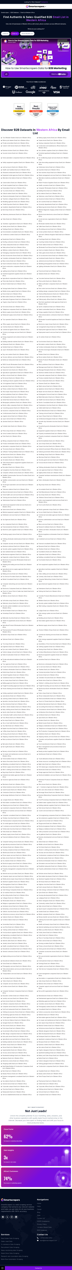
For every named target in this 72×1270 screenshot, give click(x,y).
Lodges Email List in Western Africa (49, 610)
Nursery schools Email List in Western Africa (15, 751)
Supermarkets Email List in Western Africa (14, 1050)
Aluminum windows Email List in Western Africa (16, 546)
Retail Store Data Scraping (10, 1253)
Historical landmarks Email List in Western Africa (52, 698)
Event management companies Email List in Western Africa (53, 974)
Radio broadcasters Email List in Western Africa (16, 655)
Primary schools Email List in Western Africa (51, 946)
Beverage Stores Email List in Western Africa (51, 792)
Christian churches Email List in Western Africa (16, 818)
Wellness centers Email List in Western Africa (15, 250)
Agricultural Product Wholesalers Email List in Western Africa (18, 626)
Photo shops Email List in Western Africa (14, 431)
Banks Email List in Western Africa (48, 1058)
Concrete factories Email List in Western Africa (52, 278)
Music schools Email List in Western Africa (14, 375)
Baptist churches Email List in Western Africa (15, 728)
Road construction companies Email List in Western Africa (17, 267)
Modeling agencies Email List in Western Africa (16, 201)
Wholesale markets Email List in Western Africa (52, 223)
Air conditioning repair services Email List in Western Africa (53, 158)
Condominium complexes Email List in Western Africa (54, 855)
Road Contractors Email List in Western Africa (15, 263)
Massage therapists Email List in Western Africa (52, 370)
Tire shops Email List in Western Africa (13, 644)
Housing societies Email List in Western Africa (51, 943)
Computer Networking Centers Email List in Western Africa (53, 580)
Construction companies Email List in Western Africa (53, 1066)
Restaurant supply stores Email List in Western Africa (17, 315)
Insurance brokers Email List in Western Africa (52, 199)
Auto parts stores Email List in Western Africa (15, 1036)
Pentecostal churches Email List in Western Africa (17, 829)
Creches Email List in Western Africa (13, 327)
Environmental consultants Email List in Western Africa (18, 232)
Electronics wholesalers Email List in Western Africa (53, 664)
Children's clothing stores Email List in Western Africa (54, 683)
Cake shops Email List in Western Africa (50, 981)
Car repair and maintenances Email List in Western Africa (55, 1020)
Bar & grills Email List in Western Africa (13, 746)
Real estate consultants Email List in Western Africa (17, 802)
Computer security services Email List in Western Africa (18, 543)
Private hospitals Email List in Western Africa (15, 185)
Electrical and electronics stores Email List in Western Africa (54, 215)
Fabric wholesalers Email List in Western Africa (52, 480)
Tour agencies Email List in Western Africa (15, 664)
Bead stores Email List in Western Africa (14, 454)
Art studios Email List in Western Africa (13, 460)
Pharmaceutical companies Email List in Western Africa (18, 820)
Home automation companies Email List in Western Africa (19, 158)
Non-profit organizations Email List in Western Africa (53, 991)
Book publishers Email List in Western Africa (15, 394)
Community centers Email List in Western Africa (52, 903)
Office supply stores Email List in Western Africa (16, 324)
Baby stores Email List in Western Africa (14, 858)
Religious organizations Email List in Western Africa (17, 903)
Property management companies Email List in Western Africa (18, 870)
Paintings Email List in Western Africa (13, 229)
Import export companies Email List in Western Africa (54, 909)
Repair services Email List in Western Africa (51, 391)
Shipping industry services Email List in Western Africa (54, 736)
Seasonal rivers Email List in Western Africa (15, 370)
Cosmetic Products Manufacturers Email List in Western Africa (54, 597)
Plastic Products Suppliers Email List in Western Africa (54, 182)
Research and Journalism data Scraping (14, 1256)
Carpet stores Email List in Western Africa (50, 140)
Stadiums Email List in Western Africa (49, 273)
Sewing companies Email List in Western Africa (52, 143)
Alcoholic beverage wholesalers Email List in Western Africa (54, 350)
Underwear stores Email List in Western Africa (52, 167)
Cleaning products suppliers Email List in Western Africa (18, 380)
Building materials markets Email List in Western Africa (18, 341)
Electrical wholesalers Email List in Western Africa (53, 860)
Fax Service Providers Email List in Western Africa (17, 576)
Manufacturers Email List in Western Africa (51, 995)
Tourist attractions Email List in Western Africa (51, 758)
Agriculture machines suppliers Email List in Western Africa (53, 570)
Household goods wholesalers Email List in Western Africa (53, 427)
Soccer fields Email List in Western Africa (50, 512)
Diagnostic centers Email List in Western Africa (16, 557)
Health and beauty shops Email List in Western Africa (54, 924)
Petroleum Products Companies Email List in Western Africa (54, 780)
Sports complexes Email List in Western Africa (52, 306)
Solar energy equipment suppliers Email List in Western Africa (54, 640)
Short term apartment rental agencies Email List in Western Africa (53, 303)
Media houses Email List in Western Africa (50, 723)
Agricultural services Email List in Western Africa (16, 1039)
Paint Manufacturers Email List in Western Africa (52, 492)
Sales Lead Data (6, 1241)
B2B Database (15, 12)
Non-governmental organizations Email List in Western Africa (54, 957)
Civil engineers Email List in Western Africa (15, 383)
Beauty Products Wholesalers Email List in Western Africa (53, 360)
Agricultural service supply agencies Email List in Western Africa (16, 570)
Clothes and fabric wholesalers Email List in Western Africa (53, 530)
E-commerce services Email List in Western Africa (17, 826)
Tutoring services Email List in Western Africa (15, 497)
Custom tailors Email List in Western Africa (14, 182)
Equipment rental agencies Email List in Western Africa (18, 175)
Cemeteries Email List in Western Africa (14, 677)
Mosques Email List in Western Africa (49, 1042)
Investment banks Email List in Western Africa (51, 258)
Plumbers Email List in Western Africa (49, 549)
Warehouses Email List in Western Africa (14, 852)
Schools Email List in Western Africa (49, 1092)
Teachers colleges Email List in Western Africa (16, 199)
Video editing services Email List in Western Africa (53, 574)
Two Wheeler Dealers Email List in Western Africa (17, 137)
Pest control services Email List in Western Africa (52, 288)
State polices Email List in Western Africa (14, 247)
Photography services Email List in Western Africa (17, 966)
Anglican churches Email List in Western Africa (52, 884)
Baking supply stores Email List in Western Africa (52, 137)
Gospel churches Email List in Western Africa (51, 446)
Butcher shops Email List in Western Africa (15, 634)
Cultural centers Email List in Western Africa (15, 193)
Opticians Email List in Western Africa (13, 639)
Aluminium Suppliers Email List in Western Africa (52, 879)
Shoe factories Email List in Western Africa (15, 704)
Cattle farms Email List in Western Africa (50, 226)
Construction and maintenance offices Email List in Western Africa (53, 146)
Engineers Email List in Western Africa (13, 646)
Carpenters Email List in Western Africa (50, 554)
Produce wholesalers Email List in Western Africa (16, 443)
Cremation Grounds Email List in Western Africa (52, 677)
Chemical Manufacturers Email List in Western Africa (53, 294)
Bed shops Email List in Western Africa (13, 209)
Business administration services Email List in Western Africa (54, 520)
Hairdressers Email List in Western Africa (50, 754)
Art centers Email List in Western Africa (49, 337)
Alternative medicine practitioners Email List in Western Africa (54, 179)
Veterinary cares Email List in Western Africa (51, 196)
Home (39, 1203)
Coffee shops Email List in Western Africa (14, 731)
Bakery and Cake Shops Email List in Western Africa (53, 1055)
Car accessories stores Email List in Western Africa (53, 255)
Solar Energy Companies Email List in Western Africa (17, 890)
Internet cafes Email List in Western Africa (14, 940)
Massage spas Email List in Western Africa (51, 367)
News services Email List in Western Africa (51, 524)
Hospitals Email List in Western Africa (49, 1071)
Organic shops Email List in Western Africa (15, 302)
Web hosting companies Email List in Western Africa (53, 606)
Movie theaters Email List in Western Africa (15, 610)
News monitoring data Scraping (11, 1250)
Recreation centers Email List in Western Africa (52, 344)
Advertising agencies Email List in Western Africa (16, 1014)
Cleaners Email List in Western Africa (49, 383)
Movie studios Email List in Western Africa (50, 357)
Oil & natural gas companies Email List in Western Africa (54, 767)
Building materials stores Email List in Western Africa (17, 1042)
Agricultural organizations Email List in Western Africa (18, 372)
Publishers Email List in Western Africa (49, 734)
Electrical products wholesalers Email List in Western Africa (53, 689)
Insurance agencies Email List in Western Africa (16, 779)
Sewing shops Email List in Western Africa (50, 649)
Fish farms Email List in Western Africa (49, 847)
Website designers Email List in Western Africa (52, 1031)
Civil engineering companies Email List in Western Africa (55, 815)
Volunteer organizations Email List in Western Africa (17, 223)
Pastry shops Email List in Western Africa (50, 693)
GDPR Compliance (43, 1221)
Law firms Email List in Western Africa (13, 927)
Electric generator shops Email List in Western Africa (53, 509)
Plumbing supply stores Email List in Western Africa (17, 534)
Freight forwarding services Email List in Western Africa (54, 686)
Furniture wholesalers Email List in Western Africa (53, 347)
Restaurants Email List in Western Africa (14, 1092)
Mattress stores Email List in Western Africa (15, 596)
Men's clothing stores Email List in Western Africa (17, 769)
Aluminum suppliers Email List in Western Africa (16, 881)
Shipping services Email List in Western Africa (16, 805)
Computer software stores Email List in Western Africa (18, 472)
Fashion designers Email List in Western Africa (52, 1061)
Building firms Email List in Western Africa (50, 190)
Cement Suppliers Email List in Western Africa (15, 675)
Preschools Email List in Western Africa (50, 271)
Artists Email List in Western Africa (48, 841)
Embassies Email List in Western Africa (13, 344)
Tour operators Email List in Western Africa (15, 319)
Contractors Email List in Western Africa (14, 792)
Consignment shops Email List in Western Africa (52, 327)
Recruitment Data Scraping (10, 1247)
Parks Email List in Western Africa (12, 831)
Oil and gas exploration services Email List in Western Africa (18, 485)
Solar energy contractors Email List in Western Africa (54, 890)
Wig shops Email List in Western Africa (49, 484)
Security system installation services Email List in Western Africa (16, 607)
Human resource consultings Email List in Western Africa (55, 761)
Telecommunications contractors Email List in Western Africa (54, 316)
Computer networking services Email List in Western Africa (17, 585)
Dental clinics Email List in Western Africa (50, 680)
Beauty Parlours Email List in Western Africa (15, 1073)
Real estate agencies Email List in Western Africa (52, 1017)
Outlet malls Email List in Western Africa (50, 408)
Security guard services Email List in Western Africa (53, 460)
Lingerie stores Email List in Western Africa (15, 416)
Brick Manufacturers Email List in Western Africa (52, 410)
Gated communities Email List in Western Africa (52, 309)
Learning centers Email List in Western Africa (15, 698)
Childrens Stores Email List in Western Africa (51, 497)
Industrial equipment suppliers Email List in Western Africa (17, 274)
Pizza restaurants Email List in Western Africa (51, 380)
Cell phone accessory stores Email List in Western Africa (19, 914)
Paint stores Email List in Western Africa (50, 808)
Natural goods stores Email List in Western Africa (52, 207)
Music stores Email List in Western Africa (14, 261)
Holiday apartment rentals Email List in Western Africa (18, 693)
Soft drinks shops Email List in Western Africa (15, 600)
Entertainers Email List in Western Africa (50, 588)
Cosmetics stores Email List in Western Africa (51, 1004)
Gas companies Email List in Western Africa (15, 524)
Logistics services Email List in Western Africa (51, 966)
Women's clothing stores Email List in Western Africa (53, 850)
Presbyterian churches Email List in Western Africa (53, 405)
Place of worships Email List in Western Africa (52, 938)
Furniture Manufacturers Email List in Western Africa (53, 652)
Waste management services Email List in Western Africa (55, 175)
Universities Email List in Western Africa (14, 924)
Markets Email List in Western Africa (49, 1014)
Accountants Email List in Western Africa (50, 489)
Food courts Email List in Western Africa (50, 505)
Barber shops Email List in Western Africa (14, 1044)
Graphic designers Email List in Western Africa (52, 1050)
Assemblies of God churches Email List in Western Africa (55, 644)
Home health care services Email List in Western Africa (18, 494)
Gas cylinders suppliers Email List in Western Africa (53, 150)
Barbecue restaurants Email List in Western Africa (17, 360)
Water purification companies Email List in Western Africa (53, 284)
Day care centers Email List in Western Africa (15, 354)
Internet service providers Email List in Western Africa (18, 873)
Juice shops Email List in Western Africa (50, 443)
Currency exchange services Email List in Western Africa (17, 333)
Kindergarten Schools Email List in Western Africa (53, 394)
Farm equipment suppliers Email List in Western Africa (54, 564)
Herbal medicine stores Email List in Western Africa (17, 787)
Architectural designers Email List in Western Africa (53, 419)
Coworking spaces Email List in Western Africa (16, 408)
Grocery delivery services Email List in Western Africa (18, 357)
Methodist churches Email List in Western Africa (16, 618)
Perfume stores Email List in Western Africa (51, 873)
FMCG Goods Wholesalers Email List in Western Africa (18, 364)
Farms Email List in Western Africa (12, 963)
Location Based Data (44, 1227)
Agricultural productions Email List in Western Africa (17, 844)
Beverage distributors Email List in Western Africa (17, 795)
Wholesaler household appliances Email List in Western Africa (54, 320)
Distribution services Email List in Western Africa (16, 515)
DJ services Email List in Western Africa (50, 667)
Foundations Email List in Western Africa (50, 551)
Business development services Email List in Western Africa (54, 838)
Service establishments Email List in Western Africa (17, 1094)
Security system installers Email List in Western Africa (54, 603)
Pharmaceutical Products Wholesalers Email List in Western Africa (17, 631)
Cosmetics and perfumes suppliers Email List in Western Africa (55, 740)
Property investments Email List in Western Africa (52, 433)
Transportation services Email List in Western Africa (17, 973)
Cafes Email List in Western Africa (48, 935)
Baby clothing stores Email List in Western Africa (16, 709)
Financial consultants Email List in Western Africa (52, 543)
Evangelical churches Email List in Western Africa (16, 470)
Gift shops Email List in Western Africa (49, 881)
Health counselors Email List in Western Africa (52, 185)
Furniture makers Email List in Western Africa (15, 919)
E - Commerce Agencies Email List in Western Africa (53, 787)
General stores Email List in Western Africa (15, 1083)
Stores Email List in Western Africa (12, 1047)
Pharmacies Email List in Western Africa (50, 1081)
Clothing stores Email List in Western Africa (51, 1089)
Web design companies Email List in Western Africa (17, 1033)
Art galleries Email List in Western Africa (50, 834)
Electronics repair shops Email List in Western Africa (53, 324)
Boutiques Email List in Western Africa (49, 1036)
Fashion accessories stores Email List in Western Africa (54, 1012)
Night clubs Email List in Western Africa (50, 764)
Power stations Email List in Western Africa (51, 244)
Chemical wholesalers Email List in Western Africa (17, 196)
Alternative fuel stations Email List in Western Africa (17, 178)
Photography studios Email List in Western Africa (52, 1006)
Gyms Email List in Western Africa (48, 892)
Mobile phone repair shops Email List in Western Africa (18, 879)
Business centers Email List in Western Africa (51, 1044)
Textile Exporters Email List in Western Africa (15, 204)
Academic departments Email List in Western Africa (17, 207)
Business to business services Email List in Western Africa (17, 811)
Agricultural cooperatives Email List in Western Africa (18, 278)
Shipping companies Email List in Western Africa (16, 736)
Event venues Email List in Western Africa (50, 887)
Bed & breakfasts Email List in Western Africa (51, 441)
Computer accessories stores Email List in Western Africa (53, 952)
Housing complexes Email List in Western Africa (16, 850)
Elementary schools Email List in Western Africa (16, 909)
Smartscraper (5, 12)
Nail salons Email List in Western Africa (13, 744)
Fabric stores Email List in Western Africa (50, 940)
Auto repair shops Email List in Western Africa (51, 1023)
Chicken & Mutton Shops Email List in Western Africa (53, 630)
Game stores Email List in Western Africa (14, 509)
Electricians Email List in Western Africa (50, 769)
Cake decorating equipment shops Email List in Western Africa (55, 163)
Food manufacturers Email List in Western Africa (52, 744)
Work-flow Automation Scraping (12, 1259)
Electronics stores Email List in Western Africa (15, 1061)
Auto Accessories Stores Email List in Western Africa (17, 255)
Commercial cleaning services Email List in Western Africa (53, 635)
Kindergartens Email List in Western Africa (14, 397)
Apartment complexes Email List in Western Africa (53, 1039)
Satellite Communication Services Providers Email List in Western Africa (18, 476)
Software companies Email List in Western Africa (16, 1004)
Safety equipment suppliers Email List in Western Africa (18, 162)
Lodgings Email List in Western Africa (49, 898)
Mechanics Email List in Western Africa (13, 784)
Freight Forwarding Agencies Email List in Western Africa (19, 686)
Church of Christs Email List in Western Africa (51, 701)
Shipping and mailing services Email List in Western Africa (17, 565)
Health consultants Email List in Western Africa (16, 946)
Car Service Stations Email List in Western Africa (16, 1020)
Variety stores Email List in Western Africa (14, 226)
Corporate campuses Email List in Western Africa (52, 375)
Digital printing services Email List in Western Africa (17, 956)
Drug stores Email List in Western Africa (14, 367)
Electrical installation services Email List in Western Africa (55, 775)
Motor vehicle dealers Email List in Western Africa (17, 706)
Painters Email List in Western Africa (49, 354)
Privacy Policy (42, 1224)
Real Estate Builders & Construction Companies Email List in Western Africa (18, 1067)
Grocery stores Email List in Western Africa (15, 1052)
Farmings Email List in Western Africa (49, 963)
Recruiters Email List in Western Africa (13, 467)
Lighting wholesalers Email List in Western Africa (52, 266)
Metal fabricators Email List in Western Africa (51, 397)
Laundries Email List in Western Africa (49, 659)
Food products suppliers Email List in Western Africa (17, 932)
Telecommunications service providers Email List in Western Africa (17, 970)
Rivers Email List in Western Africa (12, 294)
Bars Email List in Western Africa (12, 1071)
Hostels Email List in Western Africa (48, 911)
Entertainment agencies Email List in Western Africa (53, 998)
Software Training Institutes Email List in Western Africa (18, 451)
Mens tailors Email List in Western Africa (14, 296)
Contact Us (44, 2)
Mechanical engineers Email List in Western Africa (17, 554)
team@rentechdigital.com (48, 1240)
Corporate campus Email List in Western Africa (16, 1086)
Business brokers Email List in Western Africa (15, 150)
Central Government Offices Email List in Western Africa (54, 449)
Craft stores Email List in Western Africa (50, 296)
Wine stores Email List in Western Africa (50, 784)
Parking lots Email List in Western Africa (50, 591)
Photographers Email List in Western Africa (15, 884)
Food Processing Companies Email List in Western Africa (55, 800)
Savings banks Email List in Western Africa (15, 288)
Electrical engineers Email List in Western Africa (52, 826)
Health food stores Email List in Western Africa (52, 399)
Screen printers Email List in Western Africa (51, 232)
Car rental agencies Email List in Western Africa (16, 823)
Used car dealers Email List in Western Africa (51, 250)
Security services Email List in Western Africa (51, 852)
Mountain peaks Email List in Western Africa (51, 858)
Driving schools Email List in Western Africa (15, 734)
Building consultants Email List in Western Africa (52, 557)
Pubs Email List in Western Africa (12, 436)
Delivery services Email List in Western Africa (15, 866)
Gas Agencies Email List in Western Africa (14, 519)
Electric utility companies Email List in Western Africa (17, 405)
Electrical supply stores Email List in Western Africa (17, 863)
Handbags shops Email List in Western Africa (51, 454)
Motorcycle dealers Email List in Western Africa (16, 140)
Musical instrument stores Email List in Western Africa (18, 492)
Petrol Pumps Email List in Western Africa (50, 1076)
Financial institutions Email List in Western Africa (16, 837)
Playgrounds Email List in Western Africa (50, 823)
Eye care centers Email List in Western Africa (15, 649)
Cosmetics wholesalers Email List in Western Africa (17, 258)
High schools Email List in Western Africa (50, 906)
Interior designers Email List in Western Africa (51, 900)
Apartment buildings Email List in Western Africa (52, 1052)
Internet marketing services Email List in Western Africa (54, 927)
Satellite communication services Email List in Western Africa (18, 481)
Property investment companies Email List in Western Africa (54, 437)
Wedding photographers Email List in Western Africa (53, 263)
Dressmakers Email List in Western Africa (14, 188)
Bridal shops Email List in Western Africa (14, 672)
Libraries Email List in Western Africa (13, 421)
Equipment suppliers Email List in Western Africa (52, 431)
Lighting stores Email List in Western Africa (15, 271)
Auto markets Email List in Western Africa (14, 551)
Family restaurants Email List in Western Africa (16, 244)
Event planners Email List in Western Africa (51, 961)
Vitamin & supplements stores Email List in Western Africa (17, 621)
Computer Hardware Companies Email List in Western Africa (18, 992)
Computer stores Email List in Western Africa (15, 1006)
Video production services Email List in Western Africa (54, 831)
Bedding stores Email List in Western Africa (51, 618)
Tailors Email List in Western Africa (12, 981)
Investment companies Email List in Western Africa (17, 808)
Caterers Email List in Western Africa (13, 917)
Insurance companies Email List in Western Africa (16, 410)
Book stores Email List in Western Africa (14, 1001)
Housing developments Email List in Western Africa (53, 895)
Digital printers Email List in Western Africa (50, 472)
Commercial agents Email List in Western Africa (16, 329)
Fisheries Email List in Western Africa (13, 847)
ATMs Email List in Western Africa (12, 938)
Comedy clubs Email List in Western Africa (51, 576)
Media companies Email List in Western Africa (51, 914)
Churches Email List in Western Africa (13, 1089)
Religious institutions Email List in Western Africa (52, 829)
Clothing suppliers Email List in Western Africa (52, 646)
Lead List (5, 33)
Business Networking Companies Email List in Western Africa (54, 796)
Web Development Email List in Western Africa (52, 1033)
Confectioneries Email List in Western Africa (15, 413)
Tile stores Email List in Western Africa (13, 449)
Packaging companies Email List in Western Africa (17, 253)
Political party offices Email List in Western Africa (52, 299)
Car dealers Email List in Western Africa (14, 978)
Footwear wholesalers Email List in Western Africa (17, 669)
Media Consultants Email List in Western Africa (16, 579)
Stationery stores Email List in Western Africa (15, 603)
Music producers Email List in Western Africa (15, 739)
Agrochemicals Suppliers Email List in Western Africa (53, 584)
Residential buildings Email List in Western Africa (16, 1055)
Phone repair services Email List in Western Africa (17, 855)
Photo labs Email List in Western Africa (13, 281)
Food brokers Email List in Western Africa (50, 341)
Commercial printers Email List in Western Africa (52, 672)
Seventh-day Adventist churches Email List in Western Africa (54, 422)
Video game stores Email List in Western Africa (52, 253)
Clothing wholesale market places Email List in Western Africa (18, 540)
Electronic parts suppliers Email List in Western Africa (18, 529)
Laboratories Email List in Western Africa (14, 696)
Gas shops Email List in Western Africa (49, 494)
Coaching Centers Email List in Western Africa (52, 242)
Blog (38, 1212)
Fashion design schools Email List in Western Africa (17, 652)
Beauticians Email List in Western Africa (14, 239)
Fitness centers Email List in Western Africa (15, 389)
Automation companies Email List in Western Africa (17, 446)
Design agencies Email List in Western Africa (51, 772)
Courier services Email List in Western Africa (51, 810)
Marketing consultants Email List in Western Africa (17, 764)
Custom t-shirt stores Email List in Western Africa (16, 146)
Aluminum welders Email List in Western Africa (52, 372)
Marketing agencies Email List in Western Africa (52, 1001)
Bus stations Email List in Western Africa (50, 193)
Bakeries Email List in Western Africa (13, 1058)
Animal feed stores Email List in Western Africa (16, 399)
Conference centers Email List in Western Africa (16, 234)
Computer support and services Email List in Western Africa (54, 987)
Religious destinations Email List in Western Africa (53, 725)
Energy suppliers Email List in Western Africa (51, 312)
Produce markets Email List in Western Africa (51, 378)
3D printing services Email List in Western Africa (52, 229)
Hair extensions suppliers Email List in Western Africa (54, 818)
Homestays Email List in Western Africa (14, 613)
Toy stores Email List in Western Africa (13, 190)
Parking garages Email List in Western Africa (51, 1063)
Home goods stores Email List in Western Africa (52, 949)
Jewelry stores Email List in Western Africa (15, 943)
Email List (14, 33)
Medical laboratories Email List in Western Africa (52, 704)
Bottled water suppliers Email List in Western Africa (53, 802)
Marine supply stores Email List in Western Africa (16, 312)
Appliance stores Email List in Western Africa (51, 389)
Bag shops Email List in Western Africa (13, 772)
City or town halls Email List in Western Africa (15, 723)
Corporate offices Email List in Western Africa (51, 1086)
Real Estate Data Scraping (10, 1238)
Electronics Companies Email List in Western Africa (17, 588)
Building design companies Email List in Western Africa (54, 291)
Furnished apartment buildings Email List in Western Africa (53, 154)
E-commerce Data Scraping (10, 1244)
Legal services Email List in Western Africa (51, 820)
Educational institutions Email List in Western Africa (17, 961)
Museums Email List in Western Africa (49, 546)
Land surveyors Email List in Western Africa (15, 167)
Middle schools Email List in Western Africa (51, 844)
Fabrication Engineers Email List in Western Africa (17, 299)
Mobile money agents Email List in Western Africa (17, 291)
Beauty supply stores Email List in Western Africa (16, 834)
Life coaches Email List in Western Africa (50, 201)
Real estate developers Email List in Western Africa (53, 876)
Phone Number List (27, 33)
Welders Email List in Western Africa (49, 600)
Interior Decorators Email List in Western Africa (16, 761)
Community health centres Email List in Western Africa (18, 715)
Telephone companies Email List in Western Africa (17, 309)
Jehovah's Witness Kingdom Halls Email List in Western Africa (54, 235)
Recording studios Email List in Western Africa (16, 895)
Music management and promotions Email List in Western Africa (52, 747)
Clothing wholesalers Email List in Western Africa (52, 467)
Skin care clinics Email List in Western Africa (51, 789)
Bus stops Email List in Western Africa (13, 720)
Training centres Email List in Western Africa (15, 930)
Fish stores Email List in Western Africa (13, 306)
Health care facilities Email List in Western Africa (16, 170)
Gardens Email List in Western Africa (49, 720)
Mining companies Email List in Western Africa (16, 441)
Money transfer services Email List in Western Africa (53, 917)
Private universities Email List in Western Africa (16, 143)
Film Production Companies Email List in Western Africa (54, 731)
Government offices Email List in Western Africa (16, 1031)
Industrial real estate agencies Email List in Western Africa (17, 776)
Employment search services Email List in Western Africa (55, 332)
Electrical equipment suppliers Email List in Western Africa (53, 655)
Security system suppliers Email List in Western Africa (18, 549)
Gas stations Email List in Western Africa (14, 1081)
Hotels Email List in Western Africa (48, 1083)
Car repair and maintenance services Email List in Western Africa (17, 755)
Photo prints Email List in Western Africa (50, 281)
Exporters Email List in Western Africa (49, 170)
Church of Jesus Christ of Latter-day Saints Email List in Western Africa (18, 592)
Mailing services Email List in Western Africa (15, 574)
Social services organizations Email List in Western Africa (53, 220)
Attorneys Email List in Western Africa (49, 457)
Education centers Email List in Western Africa (16, 995)
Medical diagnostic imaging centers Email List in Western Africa (55, 210)
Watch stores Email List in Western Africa (50, 386)
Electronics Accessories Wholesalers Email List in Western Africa (17, 561)
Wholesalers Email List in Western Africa (14, 900)
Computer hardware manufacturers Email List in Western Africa (55, 476)
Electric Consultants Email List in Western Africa (52, 402)
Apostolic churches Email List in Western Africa (16, 701)
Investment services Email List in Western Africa (52, 539)
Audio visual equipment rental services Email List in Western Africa (53, 501)
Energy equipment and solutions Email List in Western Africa (18, 338)
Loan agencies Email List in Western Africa (51, 470)
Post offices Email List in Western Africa (14, 717)
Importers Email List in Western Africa (13, 386)
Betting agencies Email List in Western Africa (15, 683)
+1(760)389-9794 (46, 1238)
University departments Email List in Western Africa (53, 204)
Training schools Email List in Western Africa (51, 413)
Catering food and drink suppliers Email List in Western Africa (54, 920)
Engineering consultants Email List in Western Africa (17, 935)
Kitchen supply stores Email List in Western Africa (17, 767)
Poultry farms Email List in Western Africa (50, 932)
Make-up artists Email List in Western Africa (51, 930)
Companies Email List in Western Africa (50, 1094)
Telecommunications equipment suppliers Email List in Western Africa (18, 463)
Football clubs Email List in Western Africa (14, 426)
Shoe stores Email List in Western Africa (14, 1025)
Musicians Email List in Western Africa (13, 887)
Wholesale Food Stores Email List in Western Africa (53, 247)
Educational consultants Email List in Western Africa (17, 949)
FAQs (39, 1206)
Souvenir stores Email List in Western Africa (15, 153)
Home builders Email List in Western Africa (15, 758)
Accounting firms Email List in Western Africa (51, 706)
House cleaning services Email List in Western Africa (17, 688)
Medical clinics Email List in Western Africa (51, 983)
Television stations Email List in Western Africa (16, 489)
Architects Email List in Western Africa (49, 715)
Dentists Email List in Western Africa (13, 347)
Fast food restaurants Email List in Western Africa (16, 1009)
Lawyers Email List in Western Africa (13, 457)
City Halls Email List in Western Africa (13, 725)
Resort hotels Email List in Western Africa (14, 284)
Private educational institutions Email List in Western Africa (17, 660)
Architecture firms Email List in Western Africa (51, 712)
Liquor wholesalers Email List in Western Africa (16, 349)
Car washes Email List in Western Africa (14, 892)
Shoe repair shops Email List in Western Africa (16, 391)
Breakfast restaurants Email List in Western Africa (52, 866)
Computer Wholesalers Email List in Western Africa (53, 188)
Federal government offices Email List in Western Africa (54, 451)
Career (39, 1209)
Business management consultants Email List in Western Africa (18, 1077)
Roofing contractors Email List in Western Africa (16, 242)
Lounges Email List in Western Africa (13, 800)
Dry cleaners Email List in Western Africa (14, 860)
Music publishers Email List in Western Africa (51, 364)
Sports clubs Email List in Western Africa (14, 712)
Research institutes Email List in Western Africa (52, 527)
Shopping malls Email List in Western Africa (15, 1063)
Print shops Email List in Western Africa (14, 1028)
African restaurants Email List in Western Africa (52, 696)
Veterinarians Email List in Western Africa (14, 500)
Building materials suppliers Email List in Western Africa (54, 805)
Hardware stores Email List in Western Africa (15, 906)
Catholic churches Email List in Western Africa (16, 911)
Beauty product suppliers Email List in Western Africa (54, 751)
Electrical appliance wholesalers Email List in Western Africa (54, 535)
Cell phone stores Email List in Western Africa (51, 1028)
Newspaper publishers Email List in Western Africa (17, 402)
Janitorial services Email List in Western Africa (52, 261)
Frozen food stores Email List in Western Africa (16, 667)
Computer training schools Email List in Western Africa (18, 841)
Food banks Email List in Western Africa (50, 560)
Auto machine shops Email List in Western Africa (52, 172)
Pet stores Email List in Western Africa (13, 378)
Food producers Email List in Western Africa (51, 462)
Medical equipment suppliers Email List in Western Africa (19, 512)
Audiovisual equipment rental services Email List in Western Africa (17, 505)
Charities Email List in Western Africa (49, 669)
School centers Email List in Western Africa (15, 433)
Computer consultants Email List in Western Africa (17, 815)
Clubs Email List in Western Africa (12, 219)
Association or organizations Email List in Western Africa (55, 978)
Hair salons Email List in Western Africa (49, 1047)
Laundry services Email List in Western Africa (15, 998)
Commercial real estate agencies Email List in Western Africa (54, 516)
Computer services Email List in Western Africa (16, 983)
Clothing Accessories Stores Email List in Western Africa (19, 1012)
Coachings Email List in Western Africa (49, 239)
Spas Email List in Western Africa (48, 717)
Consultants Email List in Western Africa (50, 1009)
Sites (38, 1215)
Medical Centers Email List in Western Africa (51, 1025)
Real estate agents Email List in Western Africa (52, 620)
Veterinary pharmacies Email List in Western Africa (17, 214)
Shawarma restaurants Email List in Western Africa (17, 172)
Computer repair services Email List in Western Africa (18, 876)
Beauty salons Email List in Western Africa (50, 1073)
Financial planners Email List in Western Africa (16, 527)
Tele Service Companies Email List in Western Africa (53, 969)
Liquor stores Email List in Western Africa (14, 419)
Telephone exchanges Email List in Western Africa (53, 728)
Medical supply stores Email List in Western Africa (53, 625)
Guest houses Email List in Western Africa (14, 789)
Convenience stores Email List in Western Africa (52, 709)
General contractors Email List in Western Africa (16, 951)
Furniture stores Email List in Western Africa (15, 986)
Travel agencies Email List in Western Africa (15, 1017)
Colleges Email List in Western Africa (13, 898)
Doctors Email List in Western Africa (49, 675)
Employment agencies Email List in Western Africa (53, 329)
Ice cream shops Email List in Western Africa (15, 680)
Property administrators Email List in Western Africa (53, 869)
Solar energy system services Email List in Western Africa (53, 614)
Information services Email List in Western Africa (52, 863)
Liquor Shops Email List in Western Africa (50, 416)
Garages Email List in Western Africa (13, 1023)
